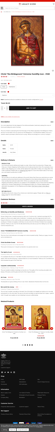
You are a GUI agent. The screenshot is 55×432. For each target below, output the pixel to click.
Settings (5, 429)
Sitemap (40, 397)
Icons (2, 379)
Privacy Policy (39, 426)
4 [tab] (29, 345)
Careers (3, 395)
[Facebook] (2, 372)
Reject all (12, 429)
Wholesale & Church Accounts (26, 395)
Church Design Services (43, 382)
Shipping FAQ (24, 170)
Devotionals (4, 384)
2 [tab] (25, 345)
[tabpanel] (14, 324)
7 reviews (12, 76)
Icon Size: (4, 92)
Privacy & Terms (42, 395)
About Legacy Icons (6, 392)
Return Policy (41, 406)
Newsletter (22, 397)
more (41, 99)
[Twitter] (5, 372)
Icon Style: (5, 83)
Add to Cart (31, 108)
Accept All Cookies (23, 429)
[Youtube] (8, 372)
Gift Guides (22, 379)
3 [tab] (27, 345)
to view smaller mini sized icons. (10, 116)
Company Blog (4, 397)
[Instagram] (14, 372)
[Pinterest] (11, 372)
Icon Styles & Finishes (24, 392)
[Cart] (53, 4)
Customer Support (5, 367)
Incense (3, 382)
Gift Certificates (23, 384)
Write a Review (21, 76)
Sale (39, 379)
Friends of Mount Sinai (24, 414)
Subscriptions (22, 382)
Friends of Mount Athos (7, 414)
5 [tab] (32, 345)
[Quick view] (3, 328)
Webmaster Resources (43, 392)
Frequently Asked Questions (8, 406)
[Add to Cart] (25, 328)
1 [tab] (22, 345)
